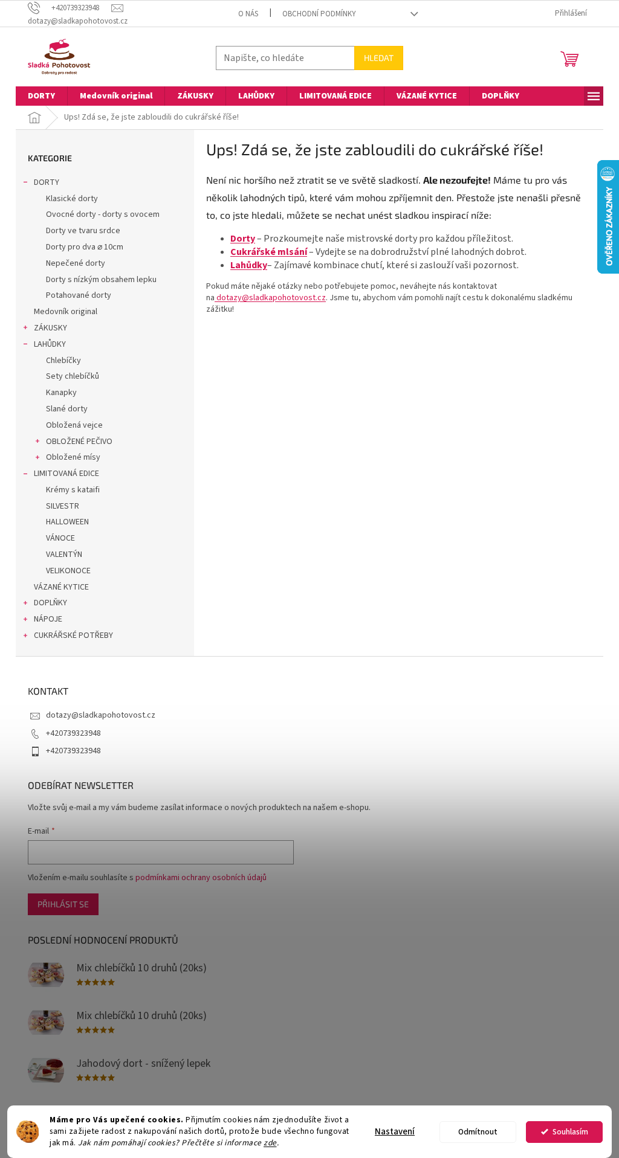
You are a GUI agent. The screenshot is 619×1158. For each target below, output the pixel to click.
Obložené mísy (73, 457)
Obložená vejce (74, 425)
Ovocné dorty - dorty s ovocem (103, 214)
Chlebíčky (63, 361)
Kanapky (61, 393)
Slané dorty (67, 409)
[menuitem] (41, 96)
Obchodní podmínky (319, 13)
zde (270, 1142)
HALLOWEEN (67, 522)
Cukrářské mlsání (268, 252)
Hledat (379, 58)
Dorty (242, 238)
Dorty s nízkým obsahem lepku (101, 280)
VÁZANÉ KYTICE (61, 587)
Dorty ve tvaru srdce (83, 231)
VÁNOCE (60, 538)
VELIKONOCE (68, 571)
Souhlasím (570, 1131)
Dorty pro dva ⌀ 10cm (84, 247)
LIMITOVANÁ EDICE (66, 474)
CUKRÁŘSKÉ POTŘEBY (73, 635)
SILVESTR (62, 506)
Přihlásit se (63, 904)
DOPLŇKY (50, 603)
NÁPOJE (48, 619)
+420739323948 (73, 733)
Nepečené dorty (75, 263)
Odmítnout (477, 1131)
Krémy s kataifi (73, 490)
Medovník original (65, 312)
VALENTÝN (64, 554)
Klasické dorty (72, 199)
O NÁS (248, 13)
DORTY (46, 182)
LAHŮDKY (50, 344)
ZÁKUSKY (50, 328)
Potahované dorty (78, 295)
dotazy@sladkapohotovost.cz (270, 298)
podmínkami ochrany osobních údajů (201, 878)
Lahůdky (248, 265)
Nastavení (395, 1131)
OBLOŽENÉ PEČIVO (79, 442)
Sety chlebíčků (72, 376)
